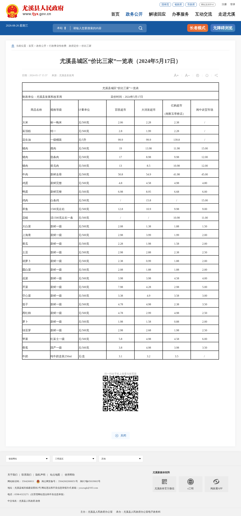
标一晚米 (56, 122)
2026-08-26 (13, 25)
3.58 (176, 295)
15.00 (204, 148)
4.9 (148, 295)
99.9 (120, 139)
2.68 (148, 330)
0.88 (176, 321)
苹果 (25, 338)
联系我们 (26, 474)
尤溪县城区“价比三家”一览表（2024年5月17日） (120, 61)
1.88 (176, 226)
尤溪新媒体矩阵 (161, 472)
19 (120, 148)
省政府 (178, 4)
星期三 (24, 25)
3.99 (148, 235)
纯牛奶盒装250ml (61, 356)
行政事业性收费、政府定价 (64, 46)
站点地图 (55, 474)
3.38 (120, 295)
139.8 (176, 139)
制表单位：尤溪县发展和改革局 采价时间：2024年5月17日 (82, 96)
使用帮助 (70, 474)
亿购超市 (176, 105)
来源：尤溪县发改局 (63, 75)
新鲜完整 (56, 183)
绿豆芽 (26, 330)
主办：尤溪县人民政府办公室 (96, 512)
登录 (232, 4)
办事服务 (180, 14)
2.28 (148, 122)
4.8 (120, 183)
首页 (115, 14)
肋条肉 (54, 157)
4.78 (120, 304)
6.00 (204, 191)
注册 (224, 4)
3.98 (120, 278)
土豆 (25, 252)
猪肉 (25, 148)
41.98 (176, 174)
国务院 (165, 4)
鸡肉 (25, 200)
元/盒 (82, 356)
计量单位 (84, 109)
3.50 (204, 304)
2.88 (148, 252)
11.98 (177, 148)
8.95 (148, 191)
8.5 (148, 165)
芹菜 (25, 286)
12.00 (204, 157)
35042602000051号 (68, 481)
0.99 (148, 261)
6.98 (120, 191)
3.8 (120, 347)
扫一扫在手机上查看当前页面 (120, 373)
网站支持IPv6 (207, 4)
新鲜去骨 (56, 174)
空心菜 (26, 295)
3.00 (204, 295)
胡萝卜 (26, 261)
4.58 (148, 183)
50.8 (120, 174)
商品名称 (36, 109)
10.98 (176, 165)
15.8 (148, 200)
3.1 (120, 356)
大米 (25, 122)
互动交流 (203, 14)
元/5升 (82, 139)
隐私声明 (40, 474)
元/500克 (84, 122)
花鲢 (25, 217)
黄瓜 (25, 243)
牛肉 (25, 174)
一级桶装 (56, 139)
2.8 (120, 131)
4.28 (148, 286)
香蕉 (25, 347)
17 (120, 157)
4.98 (176, 183)
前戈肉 (54, 165)
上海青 (26, 235)
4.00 (204, 278)
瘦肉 (53, 148)
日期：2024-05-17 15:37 (34, 75)
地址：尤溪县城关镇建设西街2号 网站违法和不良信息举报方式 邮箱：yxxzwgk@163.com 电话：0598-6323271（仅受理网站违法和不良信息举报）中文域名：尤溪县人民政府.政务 (53, 494)
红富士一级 (57, 338)
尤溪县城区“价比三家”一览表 (120, 88)
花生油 (26, 139)
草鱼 (25, 209)
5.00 (204, 286)
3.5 (176, 356)
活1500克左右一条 (61, 217)
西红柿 (26, 312)
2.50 (204, 252)
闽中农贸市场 (204, 109)
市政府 (191, 4)
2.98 (120, 235)
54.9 (148, 174)
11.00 (205, 217)
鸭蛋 (25, 191)
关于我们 (12, 474)
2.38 (176, 122)
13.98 (148, 148)
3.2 (148, 356)
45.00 (204, 174)
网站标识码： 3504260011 (21, 481)
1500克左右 (57, 209)
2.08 (120, 226)
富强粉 (26, 131)
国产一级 (56, 347)
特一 (53, 131)
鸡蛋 (25, 183)
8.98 (148, 157)
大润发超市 (148, 109)
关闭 (120, 436)
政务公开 (134, 14)
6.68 (176, 191)
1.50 (204, 226)
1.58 (176, 243)
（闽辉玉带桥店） (174, 113)
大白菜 (26, 226)
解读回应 (157, 14)
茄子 (25, 304)
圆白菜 (26, 269)
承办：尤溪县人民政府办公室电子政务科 (138, 512)
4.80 (204, 183)
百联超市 (120, 109)
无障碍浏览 (223, 28)
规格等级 (56, 109)
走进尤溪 (226, 14)
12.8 (120, 209)
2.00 (204, 235)
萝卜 (25, 321)
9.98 (176, 157)
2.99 (148, 312)
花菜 (25, 278)
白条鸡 (54, 200)
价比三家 (86, 46)
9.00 (204, 209)
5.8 (120, 338)
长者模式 (197, 28)
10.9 (148, 209)
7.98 (120, 286)
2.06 (120, 122)
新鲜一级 (56, 226)
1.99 (148, 131)
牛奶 (25, 356)
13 (120, 165)
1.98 (148, 243)
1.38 (148, 226)
